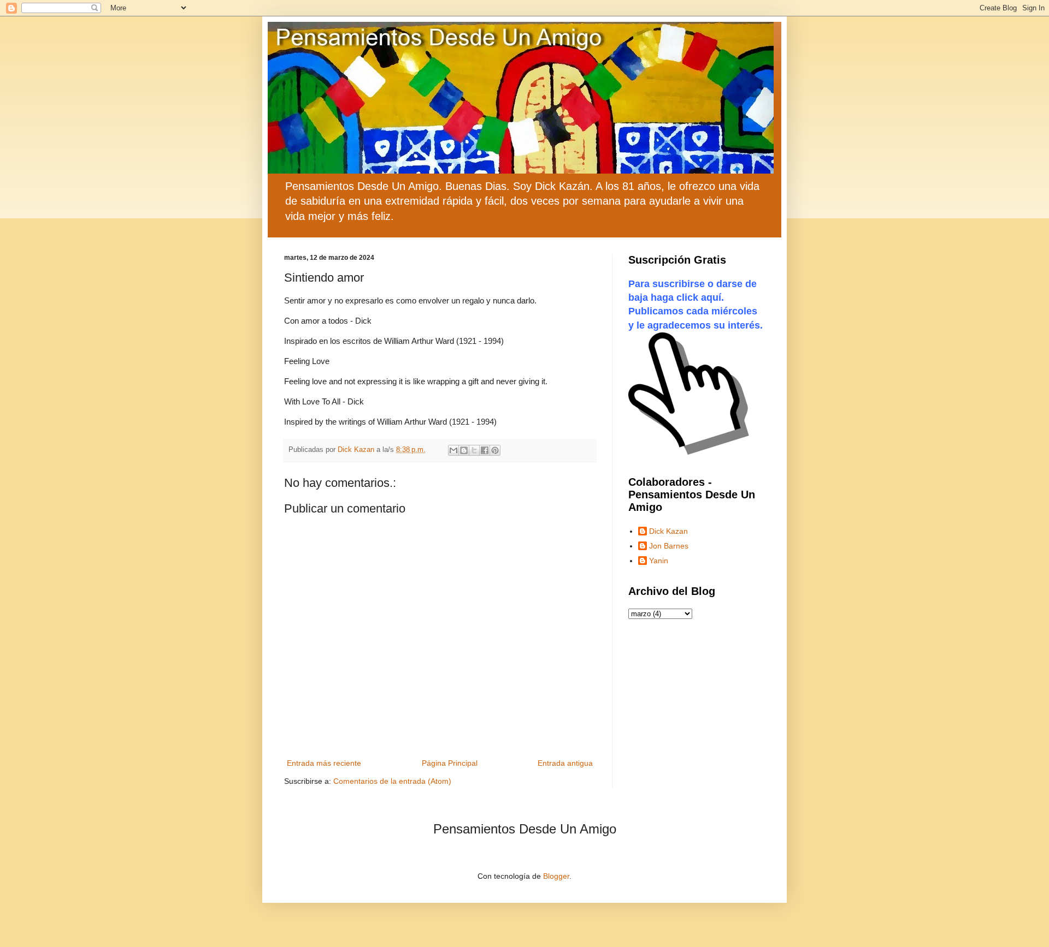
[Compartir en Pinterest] (495, 450)
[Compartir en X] (474, 450)
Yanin (658, 560)
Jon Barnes (668, 545)
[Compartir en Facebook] (484, 450)
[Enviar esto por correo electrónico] (453, 450)
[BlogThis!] (463, 450)
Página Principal (450, 763)
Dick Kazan (668, 531)
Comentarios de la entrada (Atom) (392, 781)
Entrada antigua (565, 763)
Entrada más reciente (324, 763)
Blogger (556, 876)
